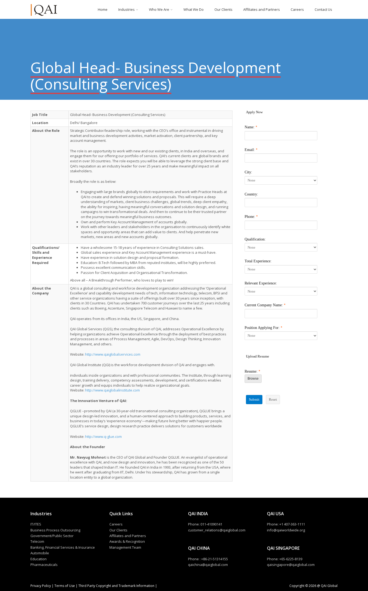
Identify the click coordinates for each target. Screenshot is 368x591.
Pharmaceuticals (44, 564)
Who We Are (159, 9)
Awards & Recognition (127, 541)
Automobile (39, 553)
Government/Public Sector (52, 535)
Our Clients (223, 9)
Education (38, 558)
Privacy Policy (41, 585)
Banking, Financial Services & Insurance (62, 547)
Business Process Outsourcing (55, 530)
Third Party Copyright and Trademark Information (116, 585)
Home (102, 9)
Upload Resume (257, 356)
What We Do (193, 9)
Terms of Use (65, 585)
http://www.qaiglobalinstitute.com (112, 390)
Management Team (125, 547)
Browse (253, 378)
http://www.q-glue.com (103, 436)
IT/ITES (35, 524)
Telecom (37, 541)
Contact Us (323, 9)
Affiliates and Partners (261, 9)
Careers (297, 9)
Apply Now (254, 112)
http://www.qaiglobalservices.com (112, 354)
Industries (126, 9)
